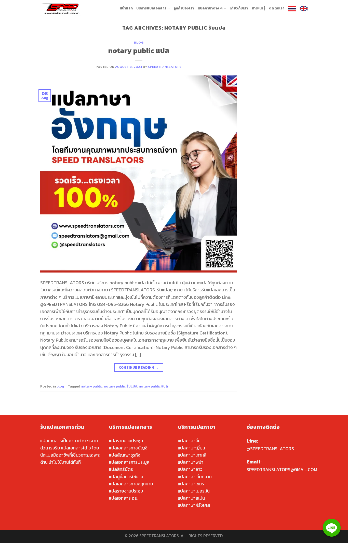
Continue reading (139, 367)
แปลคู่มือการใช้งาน (126, 476)
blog (138, 42)
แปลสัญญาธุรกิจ (124, 455)
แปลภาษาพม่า (190, 462)
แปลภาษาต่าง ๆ (210, 8)
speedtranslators (165, 66)
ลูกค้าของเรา (183, 8)
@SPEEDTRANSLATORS (270, 448)
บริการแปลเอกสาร (151, 8)
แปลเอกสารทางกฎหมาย (131, 484)
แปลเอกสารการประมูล (129, 462)
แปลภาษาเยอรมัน (194, 491)
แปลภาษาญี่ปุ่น (191, 448)
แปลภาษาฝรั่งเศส (194, 505)
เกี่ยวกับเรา (239, 8)
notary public (91, 386)
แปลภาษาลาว (190, 469)
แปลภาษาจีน (189, 440)
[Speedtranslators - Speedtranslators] (60, 9)
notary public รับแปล (120, 386)
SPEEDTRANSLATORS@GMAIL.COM (282, 469)
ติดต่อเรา (276, 8)
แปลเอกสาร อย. (123, 498)
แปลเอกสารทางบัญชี (128, 448)
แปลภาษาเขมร (191, 484)
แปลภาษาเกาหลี (192, 455)
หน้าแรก (126, 8)
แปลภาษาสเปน (191, 498)
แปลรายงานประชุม (126, 440)
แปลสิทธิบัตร (121, 469)
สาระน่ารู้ (258, 8)
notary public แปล (138, 50)
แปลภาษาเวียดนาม (195, 476)
